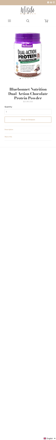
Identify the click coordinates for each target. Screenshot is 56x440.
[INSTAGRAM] (53, 2)
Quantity (8, 107)
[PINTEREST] (50, 2)
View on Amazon (28, 120)
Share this (8, 137)
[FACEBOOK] (48, 2)
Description (9, 129)
